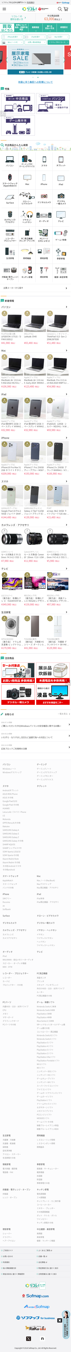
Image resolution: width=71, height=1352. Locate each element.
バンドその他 (8, 887)
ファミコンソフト (44, 1089)
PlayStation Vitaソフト (46, 1057)
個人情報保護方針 (9, 1268)
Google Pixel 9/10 (10, 801)
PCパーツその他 (9, 1024)
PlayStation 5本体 (44, 1013)
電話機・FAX (8, 1172)
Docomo (6, 902)
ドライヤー (7, 1237)
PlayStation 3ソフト (45, 1049)
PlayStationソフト (44, 1100)
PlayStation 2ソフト (45, 1053)
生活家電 (6, 612)
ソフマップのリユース (57, 42)
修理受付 (64, 27)
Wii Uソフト (42, 1064)
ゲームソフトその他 (45, 1121)
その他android (9, 869)
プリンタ (40, 981)
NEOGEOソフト (43, 1118)
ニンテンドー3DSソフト (47, 1071)
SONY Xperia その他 (11, 855)
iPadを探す (35, 37)
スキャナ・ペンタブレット (48, 985)
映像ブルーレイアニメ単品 (48, 1125)
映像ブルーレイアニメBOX (47, 1129)
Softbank (7, 909)
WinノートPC (13, 42)
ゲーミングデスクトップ (47, 772)
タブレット (42, 786)
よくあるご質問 (44, 1250)
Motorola (6, 819)
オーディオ (8, 951)
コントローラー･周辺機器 (47, 1031)
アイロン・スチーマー (12, 1154)
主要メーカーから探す (13, 287)
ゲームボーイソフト (45, 1096)
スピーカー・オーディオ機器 (14, 963)
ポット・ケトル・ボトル (47, 1215)
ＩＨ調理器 (41, 1197)
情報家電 (7, 1164)
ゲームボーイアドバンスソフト (49, 1093)
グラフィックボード (11, 1021)
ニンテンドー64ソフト (46, 1082)
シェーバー (7, 1233)
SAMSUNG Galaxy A (11, 830)
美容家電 (40, 1237)
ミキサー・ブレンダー (46, 1208)
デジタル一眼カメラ (46, 922)
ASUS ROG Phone (10, 794)
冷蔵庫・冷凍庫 (9, 1139)
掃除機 (5, 1147)
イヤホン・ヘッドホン (47, 930)
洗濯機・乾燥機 (9, 1143)
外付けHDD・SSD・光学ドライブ (50, 988)
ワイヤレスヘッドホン (46, 945)
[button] (3, 114)
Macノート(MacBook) (46, 880)
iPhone (5, 437)
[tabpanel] (35, 60)
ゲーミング (42, 764)
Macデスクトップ (44, 884)
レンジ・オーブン (10, 1197)
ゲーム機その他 (43, 1028)
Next (64, 60)
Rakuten (6, 826)
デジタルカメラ (10, 922)
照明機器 (41, 1135)
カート (65, 9)
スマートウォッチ (10, 876)
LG (4, 815)
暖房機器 (40, 1172)
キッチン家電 (43, 1189)
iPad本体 (40, 898)
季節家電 (41, 1164)
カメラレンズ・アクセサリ (15, 524)
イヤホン (40, 934)
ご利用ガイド (8, 1250)
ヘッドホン (41, 941)
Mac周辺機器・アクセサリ (47, 887)
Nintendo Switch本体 (46, 1010)
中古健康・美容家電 (46, 1229)
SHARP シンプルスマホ (12, 848)
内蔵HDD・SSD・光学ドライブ (15, 1006)
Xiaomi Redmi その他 (11, 862)
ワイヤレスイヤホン (45, 938)
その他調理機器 (43, 1212)
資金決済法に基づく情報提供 (13, 1274)
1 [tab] (33, 77)
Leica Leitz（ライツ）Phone (14, 812)
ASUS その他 (8, 797)
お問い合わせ (8, 1256)
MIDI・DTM (7, 967)
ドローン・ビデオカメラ (48, 915)
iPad (3, 394)
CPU (4, 1010)
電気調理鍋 (41, 1193)
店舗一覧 (41, 1256)
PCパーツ (7, 1002)
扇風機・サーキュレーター (48, 1168)
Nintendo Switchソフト (47, 1039)
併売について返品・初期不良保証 (21, 27)
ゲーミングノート (44, 768)
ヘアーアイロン (9, 1240)
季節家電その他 (43, 1183)
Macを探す (58, 37)
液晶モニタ (41, 977)
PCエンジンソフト (44, 1114)
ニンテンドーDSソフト (46, 1075)
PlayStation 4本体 (44, 1017)
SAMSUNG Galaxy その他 (13, 840)
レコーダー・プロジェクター (15, 973)
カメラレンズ (8, 934)
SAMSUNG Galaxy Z (11, 837)
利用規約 (30, 2)
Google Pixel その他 (11, 804)
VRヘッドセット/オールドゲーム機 (51, 1024)
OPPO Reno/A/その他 (11, 822)
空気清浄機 (7, 1150)
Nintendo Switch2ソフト (47, 1035)
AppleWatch (8, 880)
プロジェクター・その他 (13, 985)
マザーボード (8, 1017)
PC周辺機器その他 (44, 995)
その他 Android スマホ (12, 866)
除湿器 (39, 1179)
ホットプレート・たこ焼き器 (48, 1201)
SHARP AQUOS (9, 844)
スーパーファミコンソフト (48, 1085)
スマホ (4, 481)
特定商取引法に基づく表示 (48, 1268)
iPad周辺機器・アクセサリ (48, 902)
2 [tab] (38, 77)
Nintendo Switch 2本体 (46, 1006)
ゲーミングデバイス (45, 779)
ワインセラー (42, 1219)
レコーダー (7, 977)
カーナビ (6, 981)
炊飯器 (5, 1193)
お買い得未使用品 (34, 42)
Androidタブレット (11, 790)
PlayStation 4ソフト (45, 1046)
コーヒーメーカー (44, 1204)
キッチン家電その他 (45, 1222)
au (4, 905)
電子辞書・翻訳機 (10, 1168)
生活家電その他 (9, 1157)
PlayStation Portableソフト (48, 1060)
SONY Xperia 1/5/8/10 (11, 851)
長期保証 (35, 27)
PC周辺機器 (42, 973)
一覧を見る (63, 713)
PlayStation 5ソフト (45, 1042)
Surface (6, 915)
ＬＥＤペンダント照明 (46, 1143)
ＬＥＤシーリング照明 (46, 1139)
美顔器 (39, 1233)
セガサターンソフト (45, 1107)
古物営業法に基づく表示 (47, 1274)
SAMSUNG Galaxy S (11, 833)
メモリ (5, 1013)
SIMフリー (7, 898)
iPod (5, 956)
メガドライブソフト (45, 1111)
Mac (3, 350)
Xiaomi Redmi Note (11, 858)
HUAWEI (6, 808)
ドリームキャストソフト (47, 1103)
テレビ (4, 568)
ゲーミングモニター (45, 776)
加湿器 (39, 1175)
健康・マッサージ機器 (46, 1240)
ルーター (40, 992)
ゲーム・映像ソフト (46, 1002)
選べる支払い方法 (49, 27)
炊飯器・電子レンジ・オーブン (16, 1189)
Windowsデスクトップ (12, 772)
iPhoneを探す (13, 37)
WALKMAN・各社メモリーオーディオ (18, 959)
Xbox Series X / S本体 (45, 1021)
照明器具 (40, 1147)
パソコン (6, 307)
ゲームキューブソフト (46, 1078)
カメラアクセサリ (10, 938)
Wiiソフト (41, 1067)
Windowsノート (9, 768)
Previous (7, 60)
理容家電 (7, 1229)
